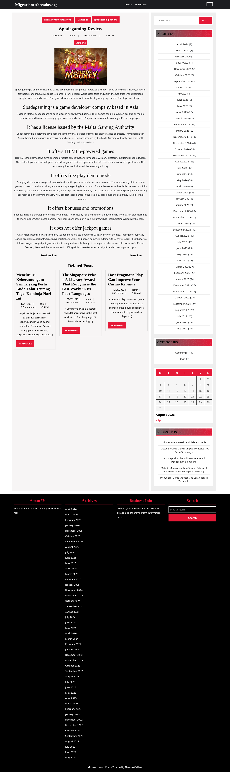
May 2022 (182, 328)
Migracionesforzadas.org (36, 5)
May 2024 (182, 180)
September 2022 (182, 303)
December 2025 (183, 68)
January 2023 (182, 279)
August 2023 (182, 235)
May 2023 (182, 254)
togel (183, 358)
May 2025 (182, 106)
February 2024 (183, 198)
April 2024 (182, 186)
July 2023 (182, 242)
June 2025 (182, 99)
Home (128, 4)
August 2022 (182, 309)
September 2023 (182, 229)
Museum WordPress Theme (104, 767)
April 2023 (182, 260)
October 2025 (182, 75)
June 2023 (182, 248)
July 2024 (182, 167)
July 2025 (183, 93)
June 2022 (182, 322)
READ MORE (26, 344)
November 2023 (182, 217)
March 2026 (182, 50)
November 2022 (182, 291)
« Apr (159, 420)
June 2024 (182, 173)
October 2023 (182, 223)
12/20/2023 (119, 289)
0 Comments (27, 307)
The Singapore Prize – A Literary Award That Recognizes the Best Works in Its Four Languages (79, 284)
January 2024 (182, 204)
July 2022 (182, 316)
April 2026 (183, 44)
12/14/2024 (27, 303)
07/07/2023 (73, 299)
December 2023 (182, 211)
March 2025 (182, 118)
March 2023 (182, 266)
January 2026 (183, 62)
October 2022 (182, 297)
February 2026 (183, 56)
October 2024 (182, 149)
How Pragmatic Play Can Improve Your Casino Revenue (125, 279)
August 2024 (182, 161)
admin (72, 35)
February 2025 (182, 124)
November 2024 (182, 143)
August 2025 (183, 87)
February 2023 (182, 272)
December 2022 (182, 285)
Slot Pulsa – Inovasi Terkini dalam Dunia (184, 442)
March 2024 (182, 192)
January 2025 (182, 130)
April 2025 (182, 112)
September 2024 (182, 155)
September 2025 (183, 81)
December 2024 (182, 136)
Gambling (140, 4)
